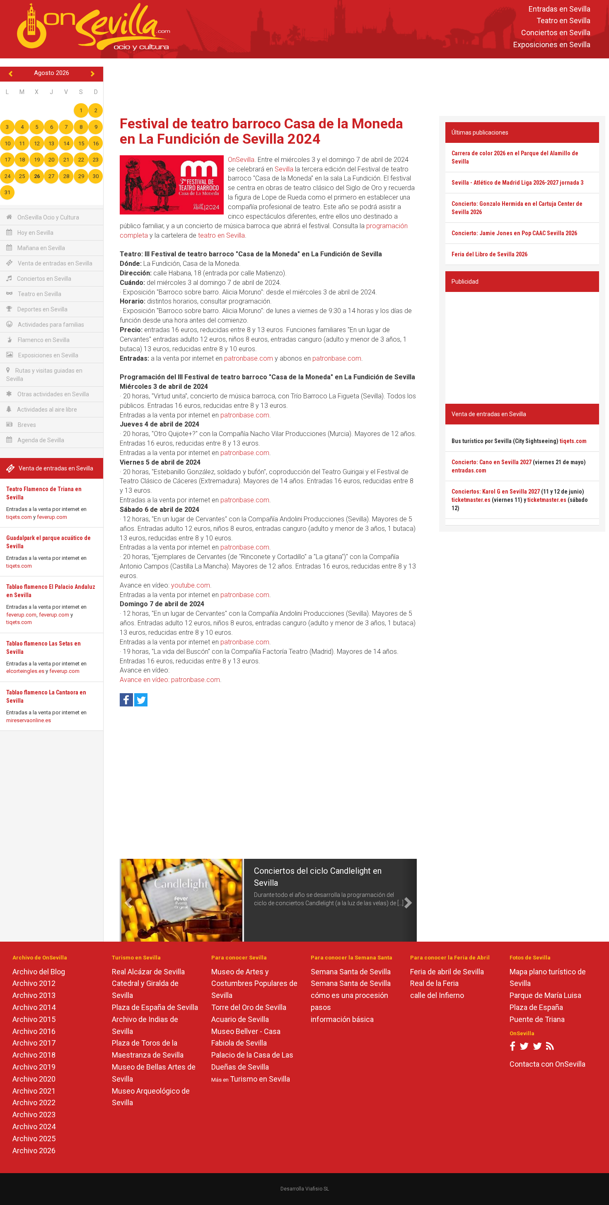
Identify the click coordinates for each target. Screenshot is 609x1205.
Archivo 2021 (34, 1091)
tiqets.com (19, 517)
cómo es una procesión (349, 995)
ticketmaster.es (471, 499)
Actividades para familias (50, 324)
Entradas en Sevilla (559, 9)
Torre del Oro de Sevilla (248, 1007)
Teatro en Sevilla (563, 21)
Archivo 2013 (34, 995)
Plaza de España (536, 1007)
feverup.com (52, 517)
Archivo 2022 (34, 1102)
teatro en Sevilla (221, 235)
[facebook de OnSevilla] (512, 1048)
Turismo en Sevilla (260, 1079)
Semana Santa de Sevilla (351, 971)
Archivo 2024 (34, 1126)
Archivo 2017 (34, 1043)
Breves (26, 425)
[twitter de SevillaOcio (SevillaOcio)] (537, 1048)
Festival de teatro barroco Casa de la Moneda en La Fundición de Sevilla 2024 (261, 131)
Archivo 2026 (34, 1150)
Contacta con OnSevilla (547, 1064)
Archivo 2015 (34, 1019)
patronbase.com (248, 358)
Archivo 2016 (34, 1031)
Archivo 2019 (34, 1067)
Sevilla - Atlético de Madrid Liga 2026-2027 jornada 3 (517, 182)
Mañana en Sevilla (40, 248)
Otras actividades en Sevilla (52, 394)
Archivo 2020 (34, 1079)
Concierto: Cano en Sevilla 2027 (492, 462)
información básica (342, 1019)
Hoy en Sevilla (34, 232)
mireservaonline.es (28, 720)
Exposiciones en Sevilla (551, 44)
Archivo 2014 (34, 1007)
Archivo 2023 (34, 1114)
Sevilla (284, 169)
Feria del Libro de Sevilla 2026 (489, 254)
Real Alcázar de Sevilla (148, 971)
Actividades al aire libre (46, 409)
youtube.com (190, 585)
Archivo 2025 (34, 1138)
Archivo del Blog (38, 971)
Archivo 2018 (34, 1055)
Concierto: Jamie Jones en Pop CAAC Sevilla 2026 (514, 233)
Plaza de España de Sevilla (155, 1007)
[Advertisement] (356, 85)
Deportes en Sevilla (42, 309)
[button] (127, 900)
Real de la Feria (434, 983)
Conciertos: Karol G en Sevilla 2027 (496, 491)
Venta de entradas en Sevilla (54, 263)
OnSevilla (241, 160)
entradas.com (469, 470)
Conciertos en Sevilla (555, 33)
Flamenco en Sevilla (43, 340)
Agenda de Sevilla (40, 440)
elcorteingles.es (25, 671)
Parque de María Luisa (545, 995)
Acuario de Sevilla (240, 1019)
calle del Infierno (437, 995)
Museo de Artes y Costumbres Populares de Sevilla (254, 983)
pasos (321, 1007)
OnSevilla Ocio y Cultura (47, 217)
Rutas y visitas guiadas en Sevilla (44, 374)
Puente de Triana (537, 1019)
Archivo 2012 (34, 983)
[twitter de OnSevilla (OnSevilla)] (524, 1048)
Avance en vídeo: (145, 680)
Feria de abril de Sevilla (447, 971)
